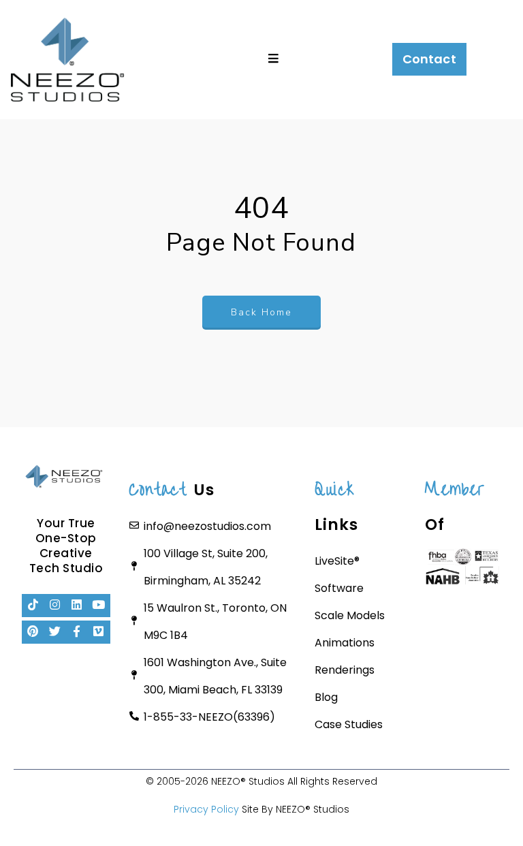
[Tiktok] (33, 605)
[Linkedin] (77, 605)
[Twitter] (55, 632)
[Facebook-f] (77, 632)
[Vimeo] (98, 632)
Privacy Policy (206, 809)
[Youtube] (98, 605)
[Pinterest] (33, 632)
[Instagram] (55, 605)
